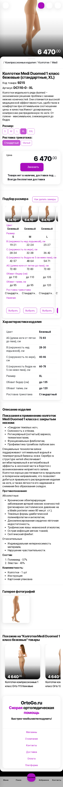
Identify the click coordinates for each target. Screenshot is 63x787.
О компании (31, 738)
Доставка (31, 752)
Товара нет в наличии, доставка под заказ (34, 175)
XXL (31, 131)
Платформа (31, 765)
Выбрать (13, 310)
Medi (54, 62)
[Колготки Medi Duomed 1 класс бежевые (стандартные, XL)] (16, 609)
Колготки (43, 62)
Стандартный (11, 142)
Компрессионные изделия (20, 62)
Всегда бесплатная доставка (26, 179)
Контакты (31, 745)
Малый (26, 142)
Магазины (31, 732)
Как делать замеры (45, 199)
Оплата (31, 758)
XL (23, 131)
